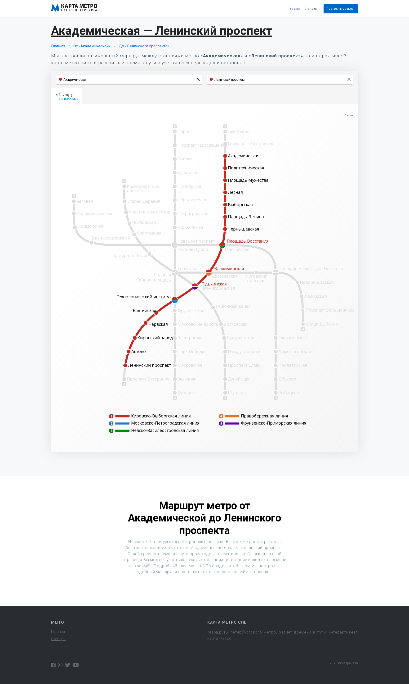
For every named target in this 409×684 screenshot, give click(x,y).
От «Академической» (92, 46)
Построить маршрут (341, 8)
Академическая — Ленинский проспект (161, 31)
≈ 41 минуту (67, 96)
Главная (295, 8)
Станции (311, 8)
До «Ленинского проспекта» (144, 46)
